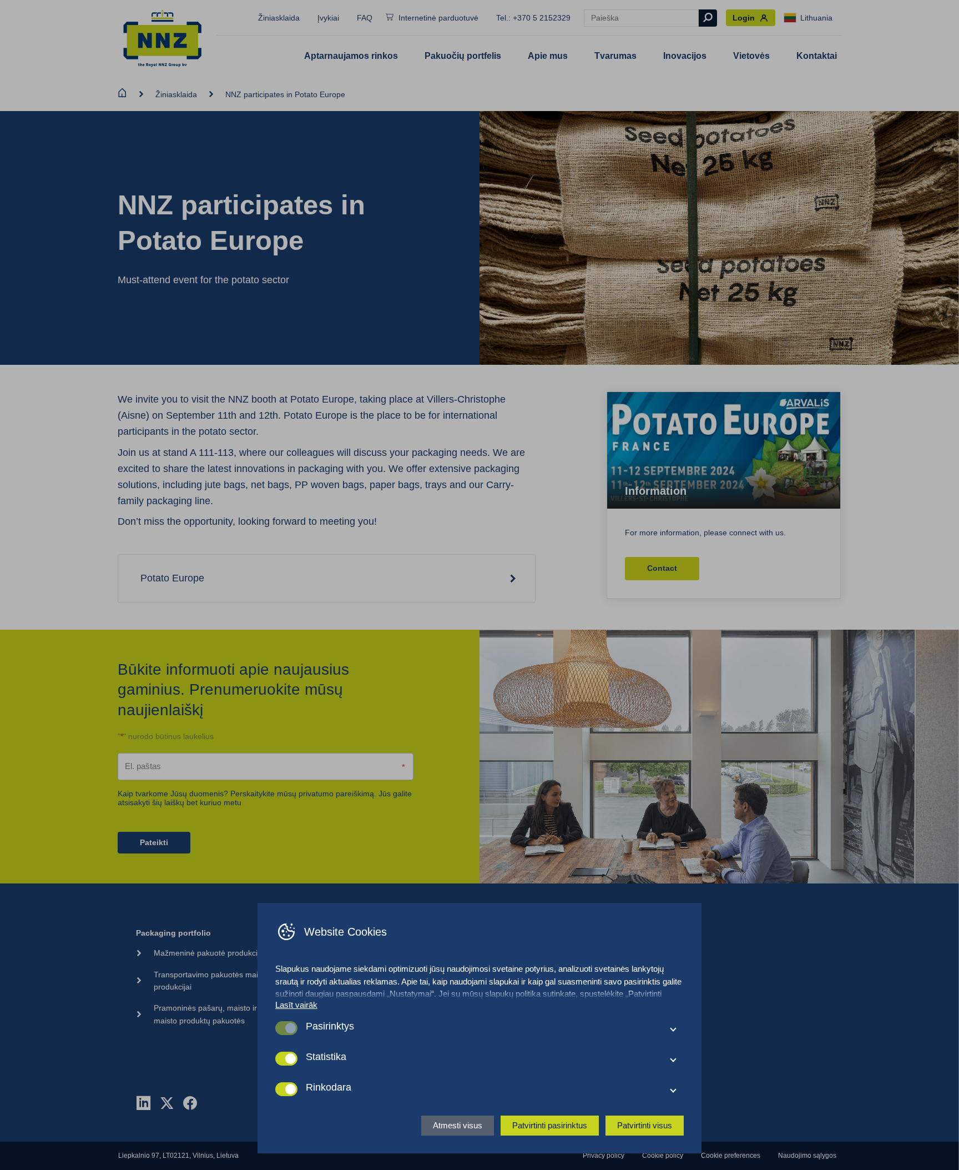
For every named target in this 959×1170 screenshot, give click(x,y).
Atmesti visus (457, 1125)
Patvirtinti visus (644, 1125)
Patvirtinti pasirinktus (549, 1125)
